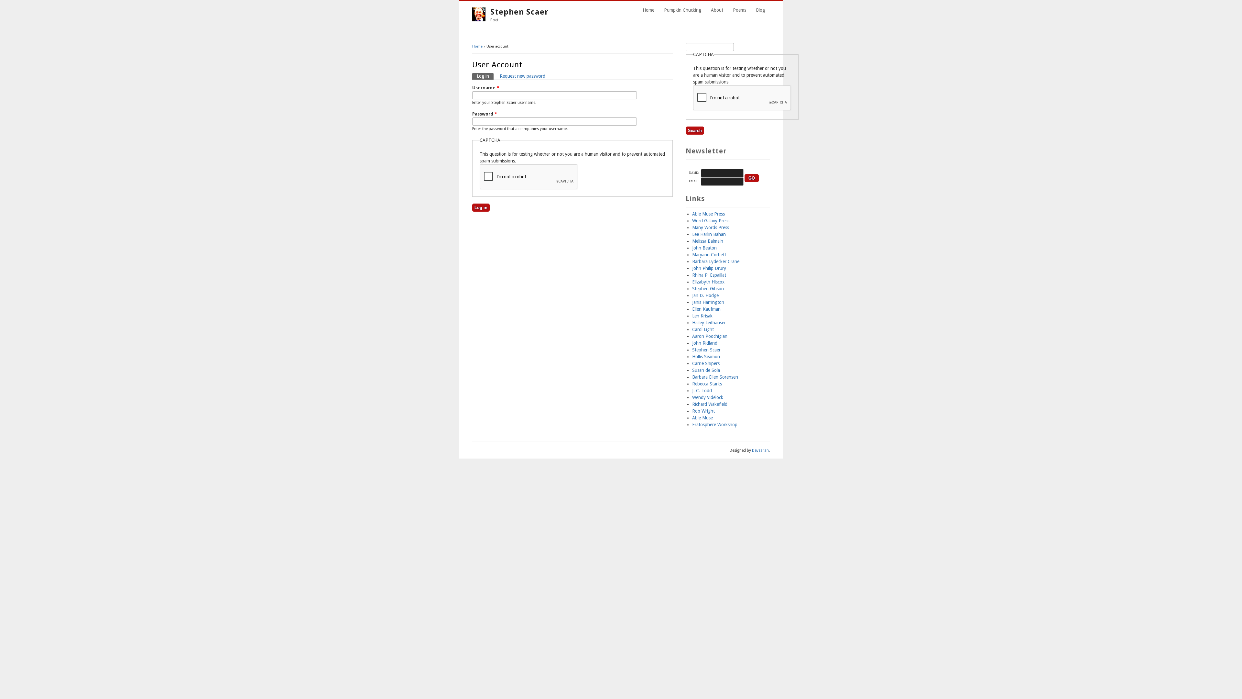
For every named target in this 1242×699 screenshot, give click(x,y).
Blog (760, 10)
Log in (485, 76)
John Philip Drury (709, 268)
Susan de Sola (706, 370)
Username (485, 87)
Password (484, 113)
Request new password (522, 76)
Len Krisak (702, 315)
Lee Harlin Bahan (709, 234)
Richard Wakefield (709, 404)
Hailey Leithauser (709, 322)
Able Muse (702, 417)
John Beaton (704, 247)
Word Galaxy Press (710, 220)
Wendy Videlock (707, 397)
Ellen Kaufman (706, 309)
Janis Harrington (708, 302)
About (717, 10)
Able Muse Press (708, 213)
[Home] (478, 19)
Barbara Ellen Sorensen (715, 377)
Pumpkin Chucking (682, 10)
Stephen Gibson (708, 288)
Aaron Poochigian (709, 336)
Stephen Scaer (519, 12)
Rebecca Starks (707, 383)
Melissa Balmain (707, 241)
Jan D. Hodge (705, 295)
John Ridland (704, 343)
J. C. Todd (702, 390)
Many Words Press (710, 227)
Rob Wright (703, 411)
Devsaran (760, 450)
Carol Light (703, 329)
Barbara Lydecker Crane (715, 261)
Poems (739, 10)
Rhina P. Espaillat (709, 275)
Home (648, 10)
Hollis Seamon (706, 356)
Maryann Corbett (709, 254)
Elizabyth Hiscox (708, 281)
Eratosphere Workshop (714, 424)
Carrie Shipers (706, 363)
